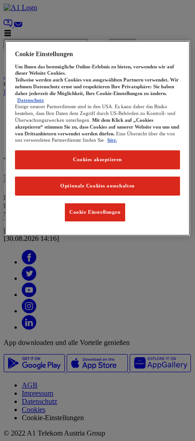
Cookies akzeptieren (97, 159)
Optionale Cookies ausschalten (97, 185)
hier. (112, 140)
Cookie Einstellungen (94, 212)
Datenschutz (30, 100)
